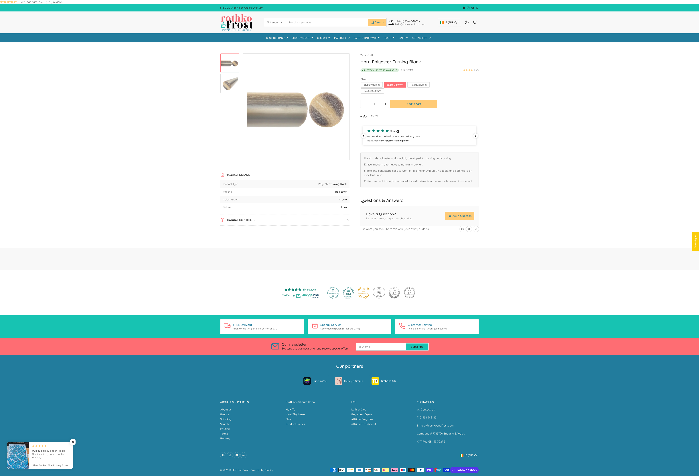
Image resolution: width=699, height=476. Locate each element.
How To (290, 409)
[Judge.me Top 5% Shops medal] (394, 293)
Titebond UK (388, 381)
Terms (224, 433)
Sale (402, 37)
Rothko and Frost (238, 470)
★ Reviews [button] (695, 241)
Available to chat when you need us (427, 328)
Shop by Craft (301, 37)
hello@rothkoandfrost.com (437, 425)
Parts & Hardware (365, 37)
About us (226, 409)
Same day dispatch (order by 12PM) (340, 328)
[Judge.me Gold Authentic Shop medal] (364, 293)
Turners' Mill (366, 55)
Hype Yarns (320, 381)
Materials (340, 37)
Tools (388, 37)
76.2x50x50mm (418, 84)
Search (224, 424)
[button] (419, 135)
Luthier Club (358, 409)
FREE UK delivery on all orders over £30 (255, 328)
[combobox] (336, 22)
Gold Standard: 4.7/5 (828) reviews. (41, 2)
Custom (322, 37)
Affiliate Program (362, 419)
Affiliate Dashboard (363, 424)
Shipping (225, 419)
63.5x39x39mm (372, 84)
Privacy (225, 428)
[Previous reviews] (363, 135)
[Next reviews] (475, 135)
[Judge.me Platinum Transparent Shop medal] (333, 293)
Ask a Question (462, 216)
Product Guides (295, 424)
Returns (225, 438)
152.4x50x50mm (372, 90)
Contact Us (428, 409)
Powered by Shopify (262, 470)
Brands (224, 414)
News (289, 419)
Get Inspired (419, 37)
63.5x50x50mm (395, 84)
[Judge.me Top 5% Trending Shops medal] (409, 293)
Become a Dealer (362, 414)
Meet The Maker (296, 414)
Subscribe (417, 346)
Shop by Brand (275, 37)
